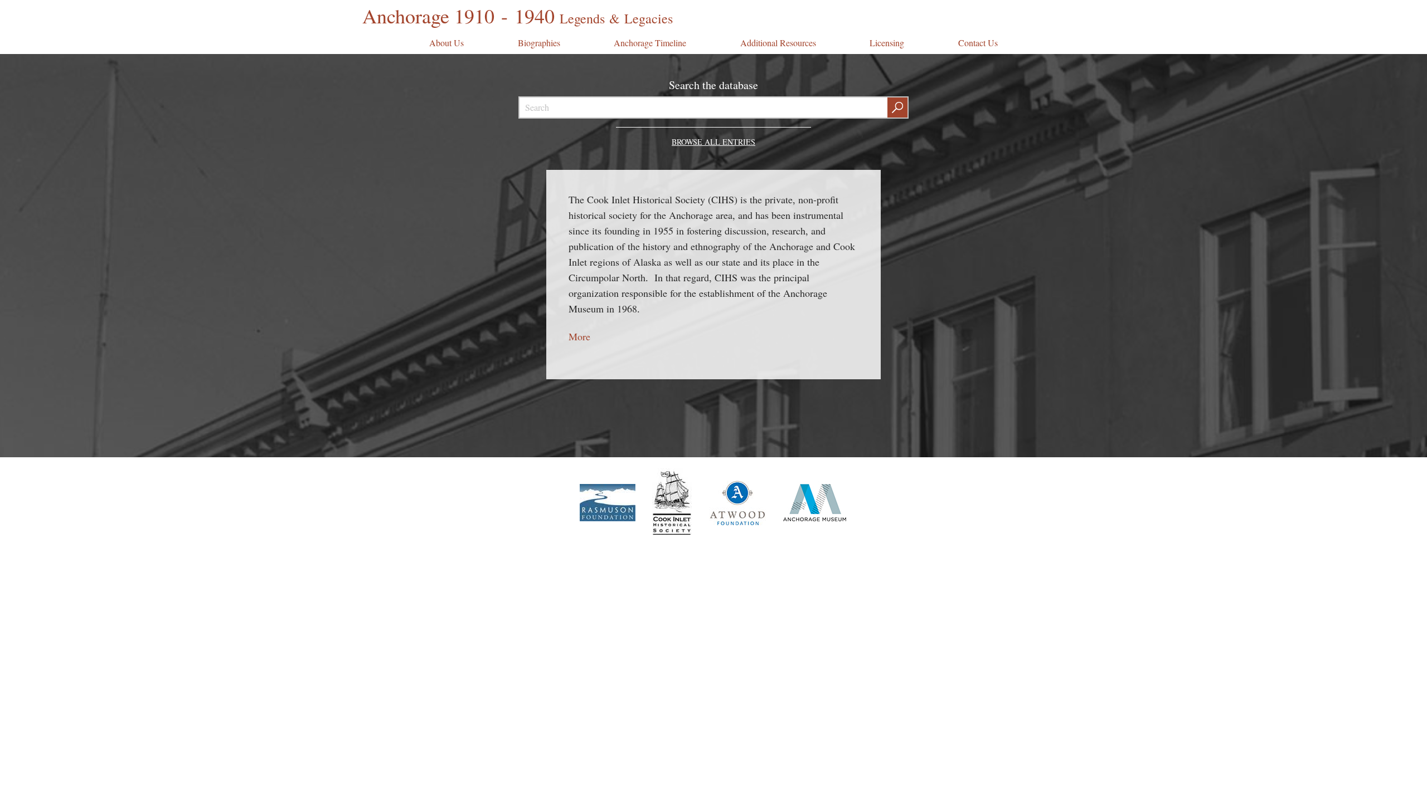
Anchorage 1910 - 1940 (517, 15)
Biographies (539, 43)
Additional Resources (778, 43)
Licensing (887, 43)
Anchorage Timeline (650, 43)
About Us (446, 43)
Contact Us (978, 43)
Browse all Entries (713, 141)
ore (583, 336)
